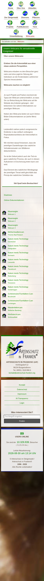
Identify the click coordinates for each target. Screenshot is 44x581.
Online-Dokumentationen (14, 200)
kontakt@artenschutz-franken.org (22, 373)
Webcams (30, 36)
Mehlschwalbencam (16, 233)
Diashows (8, 195)
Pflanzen (36, 17)
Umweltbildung (16, 36)
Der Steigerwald (11, 17)
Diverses (25, 17)
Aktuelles (32, 8)
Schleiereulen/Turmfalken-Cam (20, 295)
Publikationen (23, 27)
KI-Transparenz (22, 398)
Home (10, 8)
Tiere (35, 27)
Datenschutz (22, 389)
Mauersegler (13, 213)
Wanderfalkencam (15, 309)
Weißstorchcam (14, 315)
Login (22, 403)
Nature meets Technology (18, 240)
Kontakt (22, 385)
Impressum (22, 394)
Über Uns (21, 8)
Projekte (9, 27)
